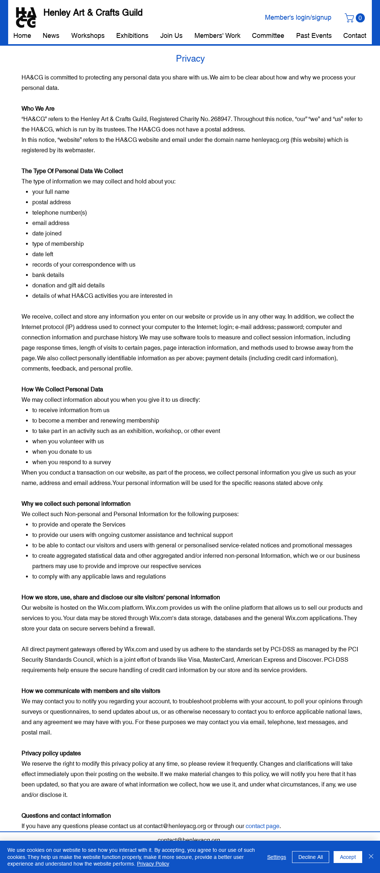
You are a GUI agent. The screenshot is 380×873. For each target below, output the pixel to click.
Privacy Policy (153, 864)
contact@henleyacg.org (175, 826)
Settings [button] (276, 857)
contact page (262, 826)
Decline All (310, 857)
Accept (348, 857)
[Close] (371, 857)
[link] (356, 17)
